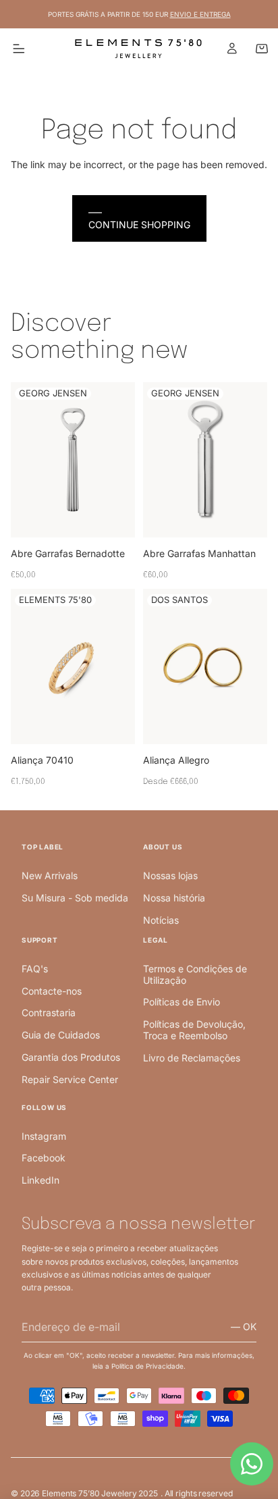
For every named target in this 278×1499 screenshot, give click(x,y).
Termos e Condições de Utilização (195, 974)
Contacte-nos (52, 991)
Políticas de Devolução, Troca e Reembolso (194, 1029)
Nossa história (174, 897)
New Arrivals (50, 875)
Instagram (44, 1136)
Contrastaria (49, 1012)
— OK (243, 1326)
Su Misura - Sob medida (75, 897)
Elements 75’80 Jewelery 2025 (100, 1493)
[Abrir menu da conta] (232, 48)
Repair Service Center (70, 1079)
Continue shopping (139, 224)
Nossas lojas (170, 875)
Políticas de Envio (181, 1001)
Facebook (43, 1157)
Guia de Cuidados (61, 1035)
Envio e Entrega (200, 14)
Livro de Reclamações (191, 1057)
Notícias (161, 920)
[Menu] (19, 49)
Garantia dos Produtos (71, 1057)
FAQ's (35, 968)
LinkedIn (40, 1180)
